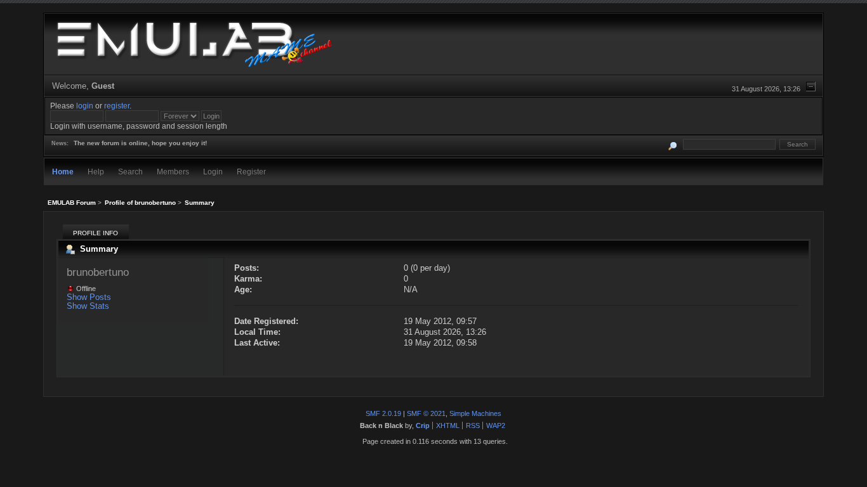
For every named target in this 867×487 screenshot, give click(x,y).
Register (251, 171)
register (116, 105)
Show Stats (88, 306)
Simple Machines (475, 413)
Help (96, 171)
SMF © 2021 (426, 413)
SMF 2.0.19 (383, 413)
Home (63, 171)
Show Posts (89, 297)
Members (173, 171)
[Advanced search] (672, 144)
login (84, 105)
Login (213, 171)
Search (130, 171)
